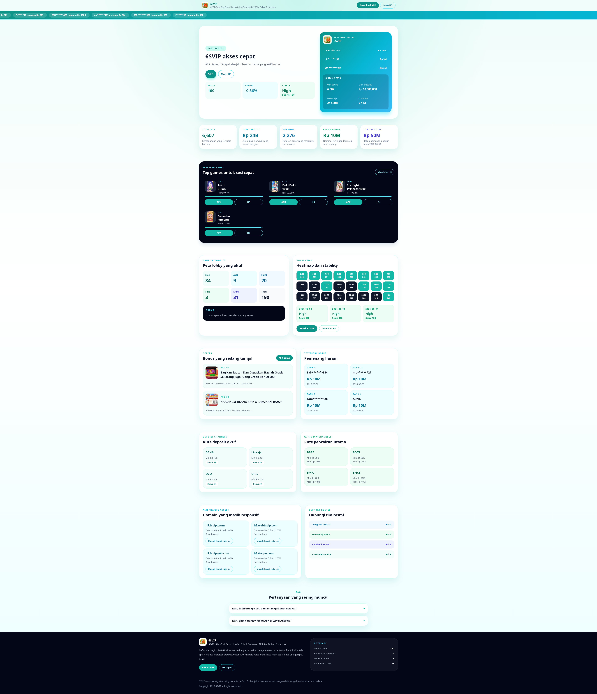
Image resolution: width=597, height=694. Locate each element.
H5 (248, 202)
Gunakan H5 (329, 328)
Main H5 (387, 5)
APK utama (208, 667)
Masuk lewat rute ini (219, 541)
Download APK (368, 5)
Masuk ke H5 (385, 172)
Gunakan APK (307, 328)
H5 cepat (227, 667)
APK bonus (284, 357)
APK (211, 74)
